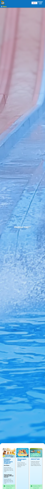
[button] (4, 7)
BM (35, 3)
